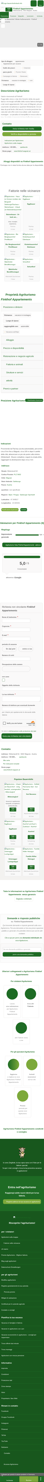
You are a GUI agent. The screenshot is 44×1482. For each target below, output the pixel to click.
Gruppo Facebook (7, 1417)
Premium (39, 193)
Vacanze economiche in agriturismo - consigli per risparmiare (18, 1336)
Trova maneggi (6, 1349)
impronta (4, 1368)
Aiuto (3, 1392)
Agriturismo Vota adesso (23, 545)
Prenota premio (9, 1292)
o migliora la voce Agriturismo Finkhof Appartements (14, 1078)
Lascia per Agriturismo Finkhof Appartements (12, 1009)
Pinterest (4, 1429)
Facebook (4, 1411)
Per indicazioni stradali (11, 764)
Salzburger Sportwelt (27, 495)
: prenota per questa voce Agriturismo (22, 1109)
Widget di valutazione (9, 1298)
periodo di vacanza (9, 644)
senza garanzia (29, 894)
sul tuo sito (32, 1076)
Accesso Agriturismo (10, 1464)
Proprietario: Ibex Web (9, 1398)
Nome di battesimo (9, 617)
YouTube (4, 1441)
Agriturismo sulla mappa (13, 143)
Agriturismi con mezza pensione (12, 1355)
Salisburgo (17, 481)
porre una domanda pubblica (22, 954)
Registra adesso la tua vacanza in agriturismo (23, 1202)
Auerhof (31, 831)
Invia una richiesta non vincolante (17, 736)
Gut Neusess (31, 794)
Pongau (16, 495)
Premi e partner (10, 388)
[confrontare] (3, 26)
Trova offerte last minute (10, 1343)
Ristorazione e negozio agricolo (18, 356)
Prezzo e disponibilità (13, 348)
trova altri (30, 1005)
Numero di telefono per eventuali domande (18, 705)
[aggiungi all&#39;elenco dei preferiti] (3, 21)
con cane (5, 677)
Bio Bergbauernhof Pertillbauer (13, 245)
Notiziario (4, 1447)
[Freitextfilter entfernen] (33, 3)
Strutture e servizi (14, 372)
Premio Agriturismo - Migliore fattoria (14, 1255)
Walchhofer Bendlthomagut (13, 270)
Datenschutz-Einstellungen (10, 1267)
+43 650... (13, 147)
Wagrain (9, 478)
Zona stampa (6, 1386)
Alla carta (6, 760)
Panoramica (4, 16)
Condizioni (5, 1374)
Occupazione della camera (12, 664)
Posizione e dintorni (12, 307)
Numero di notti (8, 655)
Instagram (5, 1423)
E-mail (4, 635)
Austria (9, 485)
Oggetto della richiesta (11, 685)
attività (9, 380)
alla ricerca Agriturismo (2, 10)
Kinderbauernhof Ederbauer (31, 245)
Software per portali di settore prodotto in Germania (17, 1476)
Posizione (13, 16)
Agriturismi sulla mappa (9, 1237)
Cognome (6, 626)
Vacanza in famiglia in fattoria (11, 1323)
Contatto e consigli (8, 1310)
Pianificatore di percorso (35, 400)
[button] (22, 33)
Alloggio (10, 340)
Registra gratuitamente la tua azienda (14, 1286)
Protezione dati (6, 1380)
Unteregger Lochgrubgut (13, 860)
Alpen (10, 495)
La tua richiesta (8, 694)
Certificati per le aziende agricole (13, 1304)
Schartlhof (31, 267)
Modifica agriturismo (8, 1280)
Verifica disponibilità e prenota (23, 134)
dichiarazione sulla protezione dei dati (22, 731)
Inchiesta (39, 16)
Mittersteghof (13, 797)
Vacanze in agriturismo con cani (12, 1329)
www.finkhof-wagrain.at (22, 151)
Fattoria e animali (14, 364)
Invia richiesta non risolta (23, 129)
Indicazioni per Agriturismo (13, 140)
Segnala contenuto (24, 899)
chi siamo (4, 1249)
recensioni (31, 16)
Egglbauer (31, 204)
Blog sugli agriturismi (8, 1261)
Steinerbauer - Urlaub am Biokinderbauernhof (13, 216)
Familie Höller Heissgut (31, 857)
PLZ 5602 (17, 474)
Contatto (23, 510)
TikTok (3, 1435)
